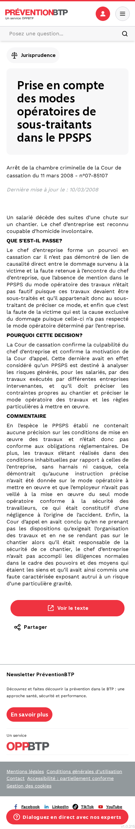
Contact (16, 778)
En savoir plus (29, 714)
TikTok (87, 806)
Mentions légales (25, 771)
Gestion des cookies (29, 785)
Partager (35, 627)
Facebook (30, 806)
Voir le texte (72, 608)
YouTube (114, 806)
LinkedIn (60, 806)
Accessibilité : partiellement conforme (70, 778)
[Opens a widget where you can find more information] (67, 817)
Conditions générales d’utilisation (84, 771)
